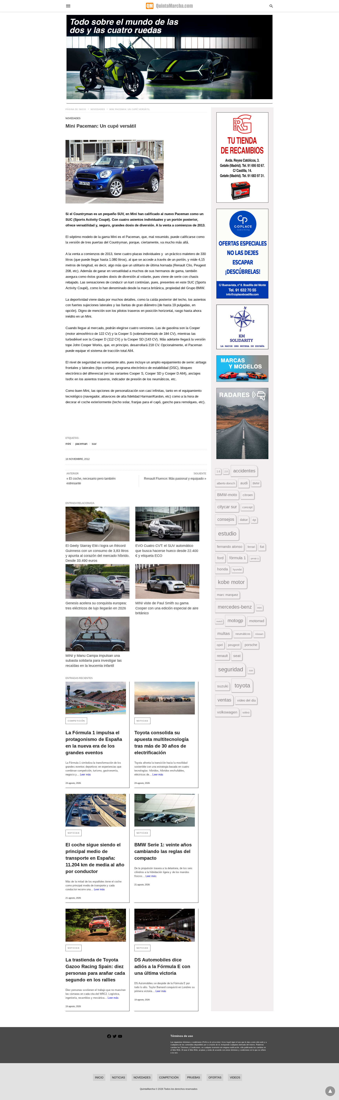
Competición (76, 721)
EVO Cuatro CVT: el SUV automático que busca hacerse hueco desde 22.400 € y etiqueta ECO (167, 550)
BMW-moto (227, 495)
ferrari (251, 546)
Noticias (142, 721)
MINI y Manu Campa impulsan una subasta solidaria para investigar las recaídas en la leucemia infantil (94, 660)
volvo (245, 712)
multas (223, 633)
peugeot (233, 645)
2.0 (226, 471)
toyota (242, 685)
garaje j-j (255, 558)
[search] (271, 6)
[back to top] (330, 1091)
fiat (262, 546)
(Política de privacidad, (211, 1042)
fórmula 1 (237, 558)
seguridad (230, 669)
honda (222, 569)
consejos (225, 519)
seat (237, 656)
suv (94, 443)
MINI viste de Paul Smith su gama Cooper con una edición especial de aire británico (167, 608)
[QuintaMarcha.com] (169, 6)
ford (220, 558)
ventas (224, 699)
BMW (256, 483)
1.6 (218, 471)
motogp (235, 620)
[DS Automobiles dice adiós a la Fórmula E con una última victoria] (164, 925)
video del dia (246, 700)
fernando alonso (229, 547)
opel (220, 645)
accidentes (244, 470)
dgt (254, 519)
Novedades (98, 109)
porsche (251, 645)
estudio (227, 533)
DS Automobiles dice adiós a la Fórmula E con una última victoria (162, 966)
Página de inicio (76, 109)
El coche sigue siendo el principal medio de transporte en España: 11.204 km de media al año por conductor (95, 858)
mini (68, 443)
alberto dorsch (226, 483)
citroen (248, 495)
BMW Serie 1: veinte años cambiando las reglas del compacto (163, 851)
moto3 (219, 621)
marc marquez (227, 595)
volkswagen (227, 712)
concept (247, 507)
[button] (115, 171)
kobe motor (231, 582)
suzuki (222, 686)
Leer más (85, 774)
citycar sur (227, 506)
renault (222, 656)
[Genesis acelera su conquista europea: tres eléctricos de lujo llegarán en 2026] (97, 581)
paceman (81, 443)
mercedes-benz (235, 607)
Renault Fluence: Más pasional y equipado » (175, 478)
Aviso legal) (226, 1042)
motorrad (256, 621)
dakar (244, 519)
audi (244, 483)
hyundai (237, 569)
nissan (259, 633)
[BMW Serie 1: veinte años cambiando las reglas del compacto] (164, 810)
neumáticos (242, 633)
